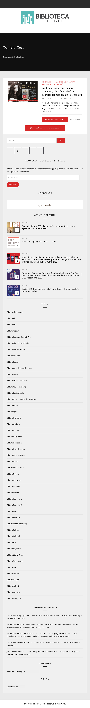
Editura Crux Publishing (16, 387)
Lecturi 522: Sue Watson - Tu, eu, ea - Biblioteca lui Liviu (29, 642)
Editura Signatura (14, 548)
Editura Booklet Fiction (16, 349)
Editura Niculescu (14, 480)
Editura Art (11, 324)
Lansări (59, 82)
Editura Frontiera (14, 418)
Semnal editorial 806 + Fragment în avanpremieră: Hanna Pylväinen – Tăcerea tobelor (48, 227)
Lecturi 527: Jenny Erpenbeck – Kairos (39, 241)
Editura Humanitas (14, 443)
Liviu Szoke (68, 99)
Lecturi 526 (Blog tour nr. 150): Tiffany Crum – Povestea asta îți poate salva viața (50, 290)
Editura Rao (11, 542)
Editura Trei (11, 567)
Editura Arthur (13, 331)
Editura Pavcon (13, 511)
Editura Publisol (13, 536)
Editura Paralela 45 (14, 505)
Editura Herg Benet (14, 436)
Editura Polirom (13, 517)
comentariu (75, 119)
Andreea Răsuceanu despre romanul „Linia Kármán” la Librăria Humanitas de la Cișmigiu (62, 91)
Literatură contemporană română (58, 83)
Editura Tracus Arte (15, 561)
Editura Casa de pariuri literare (19, 368)
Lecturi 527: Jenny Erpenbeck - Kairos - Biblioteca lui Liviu (30, 615)
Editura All (11, 318)
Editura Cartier (13, 362)
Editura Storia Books (15, 555)
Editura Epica (12, 411)
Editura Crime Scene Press (18, 380)
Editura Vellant (13, 586)
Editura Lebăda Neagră (16, 455)
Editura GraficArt (14, 424)
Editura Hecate (13, 430)
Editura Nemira (13, 474)
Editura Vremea (13, 592)
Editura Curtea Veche (15, 393)
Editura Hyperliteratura (16, 449)
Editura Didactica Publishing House (21, 399)
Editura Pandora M (14, 499)
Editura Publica (13, 530)
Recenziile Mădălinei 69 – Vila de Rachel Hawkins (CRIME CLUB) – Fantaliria (37, 624)
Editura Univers (13, 580)
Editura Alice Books (14, 312)
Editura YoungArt (14, 598)
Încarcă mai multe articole (45, 128)
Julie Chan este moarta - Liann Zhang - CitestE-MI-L (27, 651)
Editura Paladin (13, 492)
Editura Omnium (13, 486)
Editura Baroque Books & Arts (19, 337)
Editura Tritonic (13, 573)
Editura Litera (12, 461)
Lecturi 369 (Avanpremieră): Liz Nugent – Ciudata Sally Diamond (43, 636)
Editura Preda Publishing (17, 524)
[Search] (86, 3)
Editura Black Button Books (18, 343)
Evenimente (48, 82)
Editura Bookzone (14, 355)
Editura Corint (12, 374)
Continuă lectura (54, 119)
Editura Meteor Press (15, 468)
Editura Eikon (12, 405)
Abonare (12, 184)
